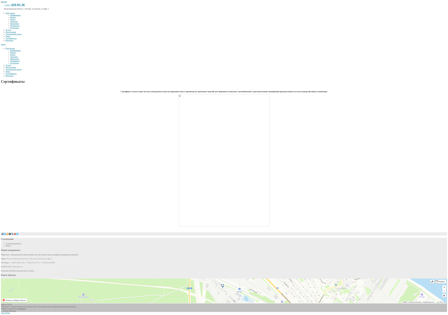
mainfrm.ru (22, 309)
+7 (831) (14, 5)
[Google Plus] (15, 233)
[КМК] (4, 2)
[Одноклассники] (7, 233)
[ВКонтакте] (2, 233)
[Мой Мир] (10, 233)
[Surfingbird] (17, 233)
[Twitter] (5, 233)
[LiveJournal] (12, 233)
